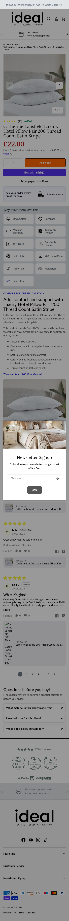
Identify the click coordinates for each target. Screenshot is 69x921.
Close (34, 489)
